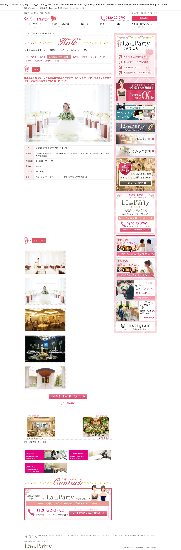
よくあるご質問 (134, 13)
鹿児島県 (38, 61)
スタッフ (126, 535)
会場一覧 (84, 25)
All (27, 57)
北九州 (42, 57)
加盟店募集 (141, 535)
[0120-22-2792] (135, 234)
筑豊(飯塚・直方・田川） (59, 57)
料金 (102, 25)
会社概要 (133, 535)
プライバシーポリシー (31, 537)
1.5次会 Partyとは (60, 25)
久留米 (76, 57)
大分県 (102, 57)
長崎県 (93, 57)
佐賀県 (84, 57)
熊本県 (28, 61)
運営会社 (144, 13)
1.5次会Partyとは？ (40, 535)
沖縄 (65, 61)
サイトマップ (152, 13)
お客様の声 (84, 535)
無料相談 (144, 18)
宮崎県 (48, 61)
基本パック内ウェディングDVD (99, 535)
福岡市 (33, 57)
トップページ (34, 25)
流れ (118, 25)
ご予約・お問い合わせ (142, 25)
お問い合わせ (77, 50)
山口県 (57, 61)
